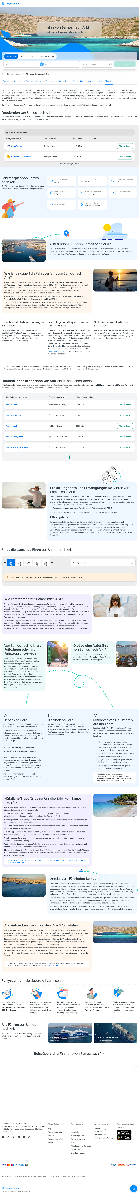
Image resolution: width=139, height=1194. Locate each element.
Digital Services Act (78, 1153)
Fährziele (51, 1135)
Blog (49, 1128)
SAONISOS (55, 1037)
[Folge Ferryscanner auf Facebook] (3, 1137)
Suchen (125, 64)
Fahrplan (29, 81)
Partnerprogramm (78, 1139)
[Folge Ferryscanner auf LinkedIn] (18, 1137)
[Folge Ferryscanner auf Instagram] (8, 1137)
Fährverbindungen (14, 74)
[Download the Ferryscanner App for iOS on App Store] (124, 1132)
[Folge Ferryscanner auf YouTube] (24, 1137)
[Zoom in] (136, 1061)
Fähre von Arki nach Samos (58, 351)
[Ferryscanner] (10, 3)
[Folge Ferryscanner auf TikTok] (13, 1137)
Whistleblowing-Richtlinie (81, 1146)
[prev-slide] (4, 562)
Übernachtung (85, 81)
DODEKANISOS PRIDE (106, 1037)
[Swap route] (42, 64)
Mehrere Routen (47, 56)
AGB (72, 1142)
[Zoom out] (136, 1064)
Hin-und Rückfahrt (28, 56)
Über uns (74, 1128)
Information (6, 81)
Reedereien (18, 81)
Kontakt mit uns (100, 1134)
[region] (69, 1088)
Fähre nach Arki (53, 965)
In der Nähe (97, 81)
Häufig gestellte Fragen (103, 1138)
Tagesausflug (70, 81)
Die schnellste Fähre (54, 81)
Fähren (50, 1142)
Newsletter (75, 1132)
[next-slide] (51, 562)
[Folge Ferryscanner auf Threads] (29, 1137)
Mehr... (108, 81)
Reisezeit (39, 81)
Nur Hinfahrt (11, 56)
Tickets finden (125, 146)
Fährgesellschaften (55, 1139)
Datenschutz (76, 1149)
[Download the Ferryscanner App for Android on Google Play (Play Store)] (124, 1137)
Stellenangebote (77, 1135)
